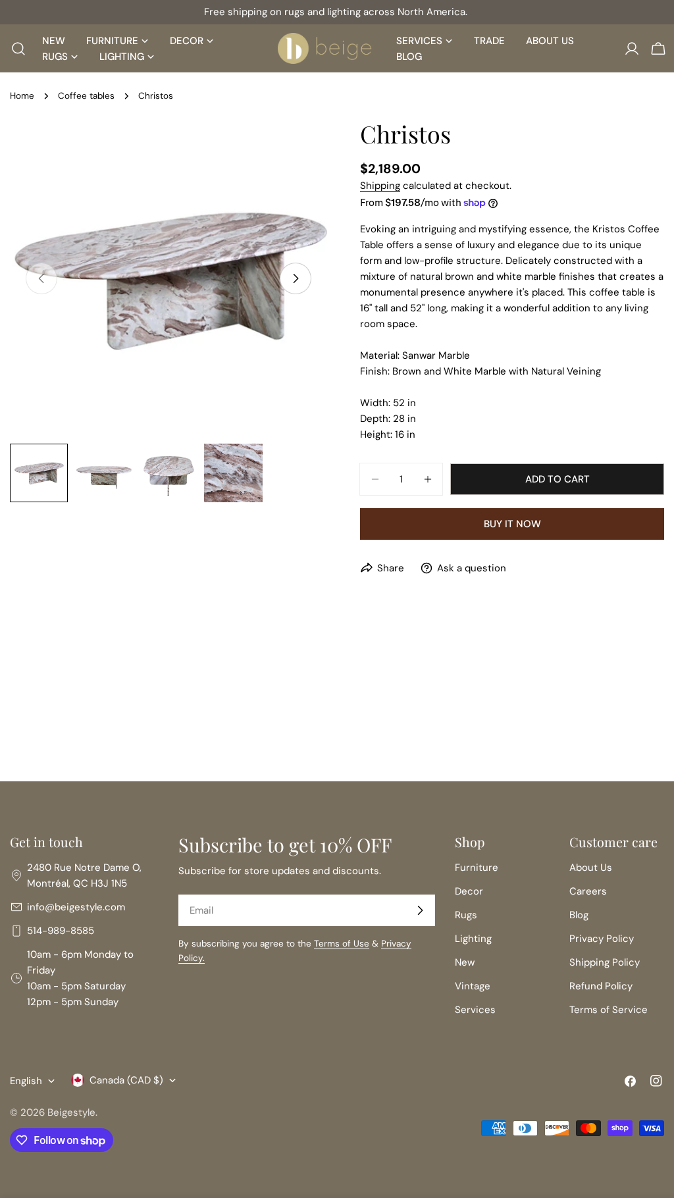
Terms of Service (608, 1009)
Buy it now (512, 524)
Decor (469, 891)
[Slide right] (295, 278)
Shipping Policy (604, 962)
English (26, 1080)
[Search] (14, 49)
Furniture (476, 867)
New (465, 962)
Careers (588, 891)
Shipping (380, 185)
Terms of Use (341, 943)
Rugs (466, 915)
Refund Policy (601, 986)
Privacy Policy (601, 938)
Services (475, 1009)
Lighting (473, 938)
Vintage (472, 986)
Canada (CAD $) (126, 1080)
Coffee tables (86, 95)
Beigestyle (71, 1112)
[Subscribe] (420, 910)
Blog (578, 915)
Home (22, 95)
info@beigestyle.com (76, 907)
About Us (590, 867)
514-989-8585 (60, 930)
